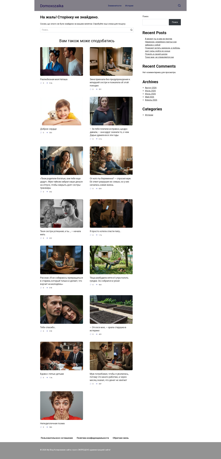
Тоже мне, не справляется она (159, 57)
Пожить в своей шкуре (156, 54)
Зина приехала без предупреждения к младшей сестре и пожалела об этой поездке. (110, 82)
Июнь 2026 (150, 94)
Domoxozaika (51, 6)
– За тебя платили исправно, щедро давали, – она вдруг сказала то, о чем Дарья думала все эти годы (109, 132)
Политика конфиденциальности (93, 438)
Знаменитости (114, 5)
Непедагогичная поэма (52, 423)
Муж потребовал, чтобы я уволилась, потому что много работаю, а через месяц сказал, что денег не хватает (109, 376)
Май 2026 (149, 97)
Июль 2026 (150, 91)
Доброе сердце (48, 129)
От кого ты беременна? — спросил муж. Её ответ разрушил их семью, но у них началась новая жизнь (110, 181)
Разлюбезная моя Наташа (53, 79)
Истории (129, 5)
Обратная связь (121, 438)
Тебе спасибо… (48, 327)
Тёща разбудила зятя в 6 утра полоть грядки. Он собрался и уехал (109, 279)
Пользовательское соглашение (57, 438)
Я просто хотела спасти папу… (105, 231)
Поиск (145, 16)
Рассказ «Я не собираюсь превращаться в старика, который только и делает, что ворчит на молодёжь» (61, 281)
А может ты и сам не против (158, 39)
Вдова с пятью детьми (52, 373)
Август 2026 (151, 88)
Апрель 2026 (151, 100)
